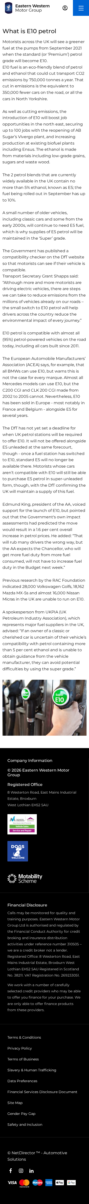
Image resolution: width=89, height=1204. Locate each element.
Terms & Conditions (24, 1037)
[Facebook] (10, 1171)
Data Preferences (22, 1081)
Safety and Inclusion (24, 1124)
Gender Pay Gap (21, 1113)
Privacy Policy (19, 1048)
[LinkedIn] (31, 1171)
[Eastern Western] (27, 8)
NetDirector (24, 1153)
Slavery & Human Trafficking (31, 1070)
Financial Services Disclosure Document (42, 1092)
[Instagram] (21, 1171)
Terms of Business (23, 1059)
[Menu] (81, 8)
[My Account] (65, 7)
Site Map (14, 1103)
